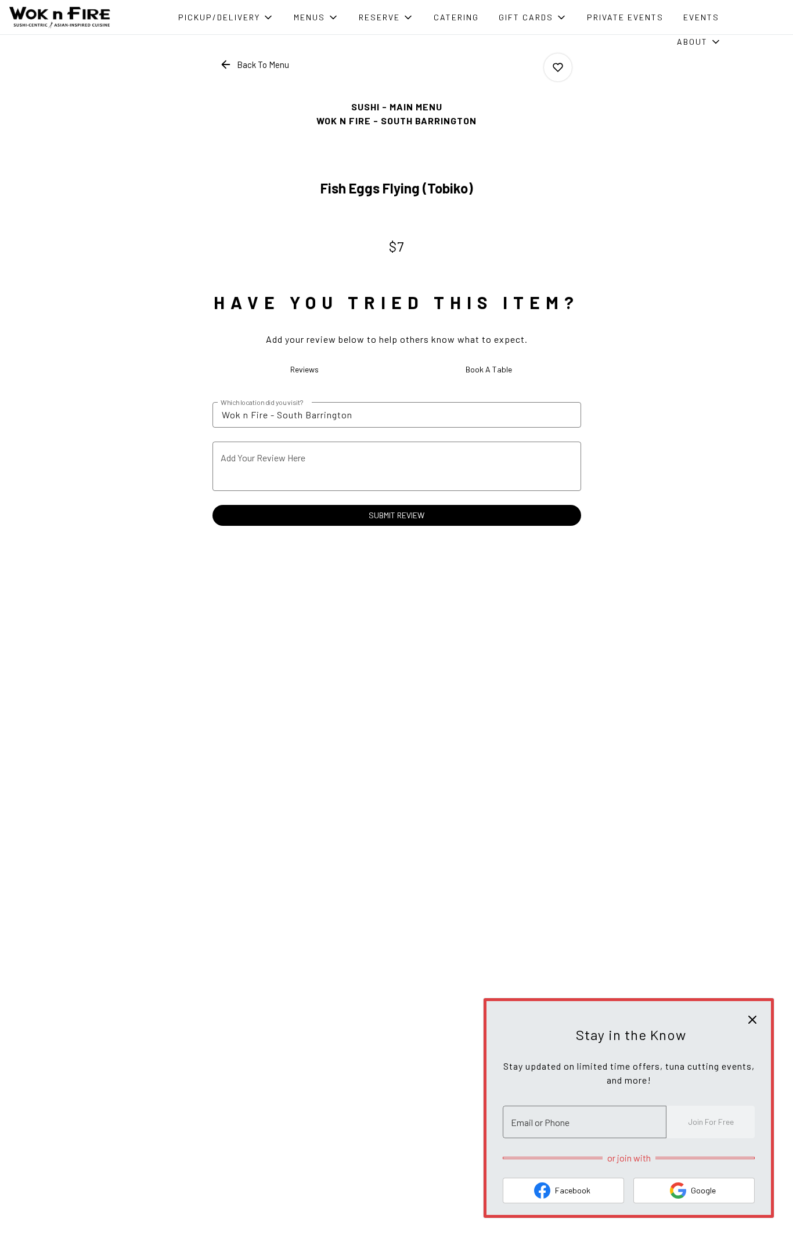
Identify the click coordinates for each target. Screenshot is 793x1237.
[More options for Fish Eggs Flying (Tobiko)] (558, 67)
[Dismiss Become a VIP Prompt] (752, 1020)
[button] (226, 17)
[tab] (304, 369)
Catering (456, 17)
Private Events (625, 17)
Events (701, 17)
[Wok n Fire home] (61, 17)
